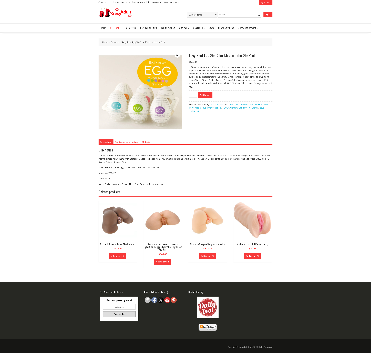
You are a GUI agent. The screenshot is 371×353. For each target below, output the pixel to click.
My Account (266, 2)
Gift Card (184, 28)
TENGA (225, 107)
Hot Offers (130, 28)
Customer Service (247, 28)
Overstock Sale (214, 107)
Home (103, 28)
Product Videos (226, 28)
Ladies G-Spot (168, 28)
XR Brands (253, 107)
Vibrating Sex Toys (239, 107)
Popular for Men (148, 28)
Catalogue (115, 28)
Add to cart (205, 95)
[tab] (105, 142)
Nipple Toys (200, 107)
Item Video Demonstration (241, 104)
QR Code (146, 142)
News (211, 28)
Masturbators (216, 104)
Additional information (126, 142)
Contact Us (199, 28)
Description (105, 142)
